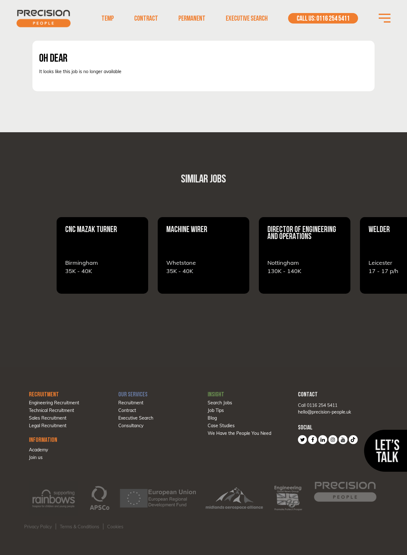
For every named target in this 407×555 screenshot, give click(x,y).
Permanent (191, 18)
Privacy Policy (38, 527)
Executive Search (247, 18)
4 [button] (193, 300)
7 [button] (222, 300)
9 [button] (242, 300)
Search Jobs (220, 403)
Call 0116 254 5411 (317, 405)
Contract (146, 18)
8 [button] (232, 300)
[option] (116, 255)
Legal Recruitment (47, 425)
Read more (116, 255)
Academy (38, 450)
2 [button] (173, 300)
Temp (107, 18)
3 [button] (183, 300)
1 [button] (163, 300)
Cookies (115, 527)
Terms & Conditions (79, 527)
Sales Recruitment (47, 418)
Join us (36, 457)
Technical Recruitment (51, 410)
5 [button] (203, 300)
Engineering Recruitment (54, 403)
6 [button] (213, 300)
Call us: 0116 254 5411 (323, 18)
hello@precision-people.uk (324, 412)
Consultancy (130, 425)
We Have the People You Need (239, 433)
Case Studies (221, 425)
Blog (212, 418)
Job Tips (216, 410)
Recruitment (130, 403)
